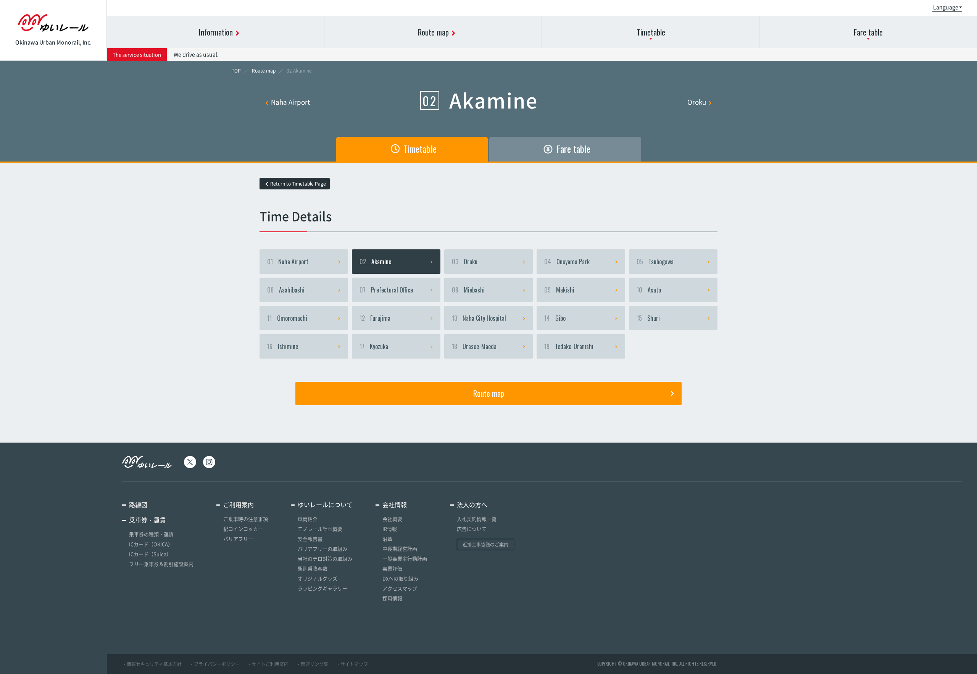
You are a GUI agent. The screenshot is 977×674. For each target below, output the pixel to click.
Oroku (696, 102)
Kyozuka (374, 346)
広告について (472, 528)
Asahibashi (286, 289)
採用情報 (392, 598)
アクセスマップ (399, 588)
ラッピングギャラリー (322, 588)
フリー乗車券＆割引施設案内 (161, 563)
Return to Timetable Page (298, 183)
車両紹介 (308, 518)
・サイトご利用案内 (268, 664)
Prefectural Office (386, 289)
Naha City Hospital (479, 318)
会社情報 (394, 504)
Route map (488, 393)
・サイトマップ (352, 664)
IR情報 (389, 528)
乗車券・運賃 (147, 519)
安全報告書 (310, 538)
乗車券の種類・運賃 (151, 534)
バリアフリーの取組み (322, 548)
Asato (649, 289)
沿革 (387, 538)
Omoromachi (287, 318)
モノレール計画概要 (320, 528)
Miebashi (468, 289)
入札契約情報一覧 (477, 518)
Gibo (555, 318)
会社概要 (392, 518)
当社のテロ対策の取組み (325, 558)
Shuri (648, 318)
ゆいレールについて (325, 504)
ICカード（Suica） (150, 554)
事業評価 (392, 568)
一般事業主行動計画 (404, 558)
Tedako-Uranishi (568, 346)
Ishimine (282, 346)
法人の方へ (472, 504)
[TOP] (236, 70)
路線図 (138, 504)
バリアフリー (238, 538)
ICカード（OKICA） (151, 544)
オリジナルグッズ (317, 578)
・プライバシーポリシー (214, 664)
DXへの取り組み (400, 578)
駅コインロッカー (243, 528)
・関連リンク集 (312, 664)
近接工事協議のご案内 (485, 544)
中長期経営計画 (399, 548)
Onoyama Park (567, 261)
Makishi (559, 289)
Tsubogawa (655, 261)
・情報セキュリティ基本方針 (152, 664)
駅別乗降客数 (312, 568)
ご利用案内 (238, 504)
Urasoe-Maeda (474, 346)
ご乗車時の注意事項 (245, 518)
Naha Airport (290, 102)
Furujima (375, 318)
